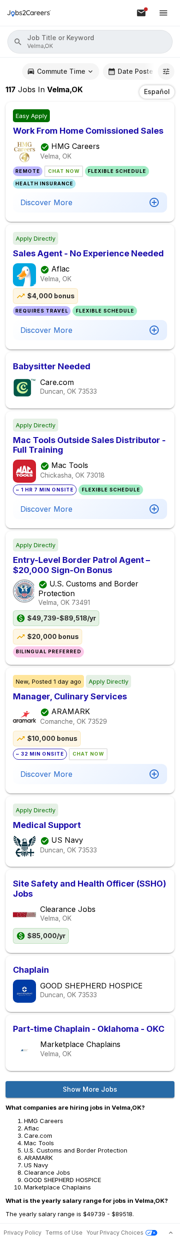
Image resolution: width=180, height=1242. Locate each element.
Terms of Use (64, 1232)
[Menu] (163, 13)
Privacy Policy (23, 1232)
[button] (90, 41)
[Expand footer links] (170, 1232)
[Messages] (141, 13)
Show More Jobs (90, 1089)
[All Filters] (166, 71)
